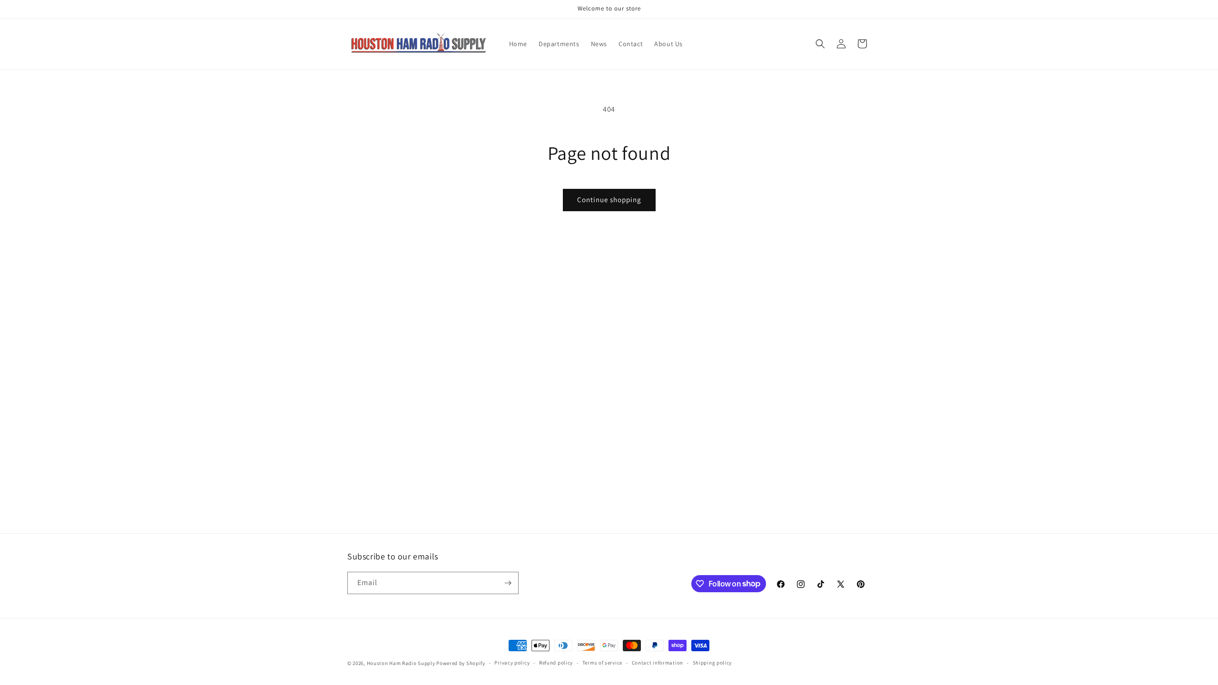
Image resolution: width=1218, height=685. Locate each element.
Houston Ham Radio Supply (401, 663)
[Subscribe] (507, 583)
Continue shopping (609, 199)
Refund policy (556, 662)
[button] (820, 43)
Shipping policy (712, 662)
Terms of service (602, 662)
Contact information (657, 662)
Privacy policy (512, 662)
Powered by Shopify (460, 663)
